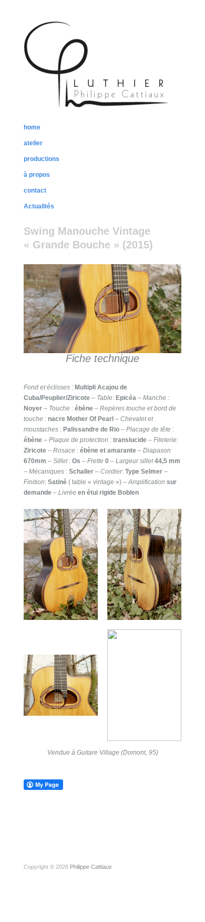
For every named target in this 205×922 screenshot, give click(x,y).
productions (41, 159)
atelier (33, 143)
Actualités (39, 206)
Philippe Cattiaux (91, 867)
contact (35, 190)
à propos (37, 175)
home (32, 127)
